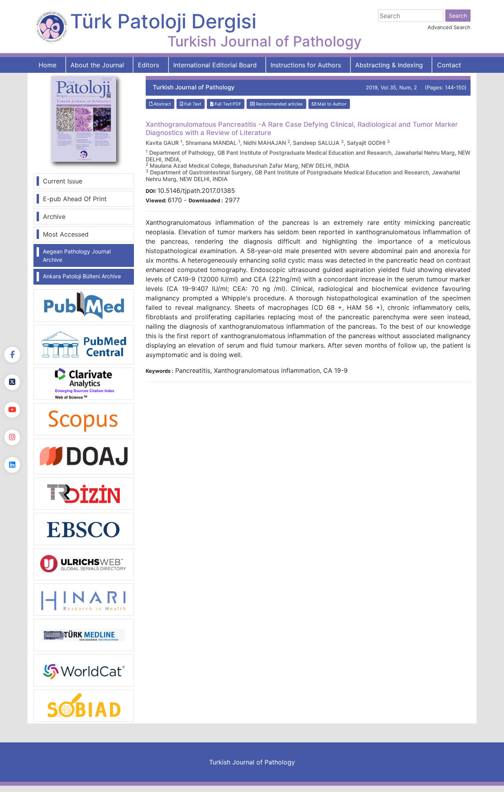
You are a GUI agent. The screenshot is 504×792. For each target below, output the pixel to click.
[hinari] (84, 599)
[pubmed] (84, 305)
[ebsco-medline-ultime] (84, 528)
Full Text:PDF (227, 104)
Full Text (192, 104)
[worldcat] (84, 670)
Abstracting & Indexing (389, 65)
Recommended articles (279, 104)
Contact (449, 65)
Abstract (161, 104)
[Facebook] (12, 355)
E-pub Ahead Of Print (75, 199)
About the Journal (97, 65)
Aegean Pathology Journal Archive (77, 255)
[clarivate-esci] (84, 383)
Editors (148, 65)
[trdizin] (84, 493)
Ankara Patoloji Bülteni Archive (82, 276)
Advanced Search (449, 27)
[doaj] (84, 456)
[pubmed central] (84, 344)
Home (47, 65)
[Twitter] (12, 382)
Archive (54, 216)
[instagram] (12, 437)
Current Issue (62, 181)
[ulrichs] (84, 564)
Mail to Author (331, 104)
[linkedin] (12, 465)
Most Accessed (66, 234)
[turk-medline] (84, 634)
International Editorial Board (215, 65)
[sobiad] (84, 705)
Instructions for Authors (306, 65)
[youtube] (12, 410)
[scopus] (84, 418)
